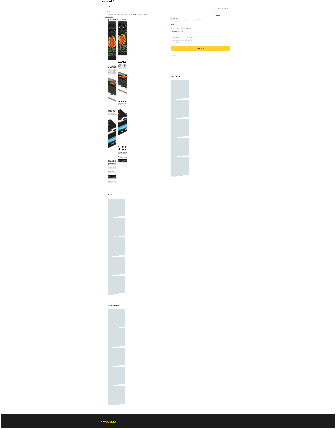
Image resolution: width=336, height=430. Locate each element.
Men (109, 6)
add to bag (201, 48)
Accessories (109, 17)
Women (109, 11)
